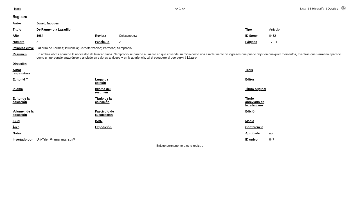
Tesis (249, 70)
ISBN (98, 121)
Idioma (18, 89)
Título (17, 29)
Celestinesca (128, 35)
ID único (251, 139)
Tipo (248, 29)
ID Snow (251, 35)
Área (16, 127)
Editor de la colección (21, 100)
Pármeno (109, 48)
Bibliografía (317, 8)
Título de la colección (103, 100)
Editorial (19, 79)
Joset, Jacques (48, 23)
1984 (40, 35)
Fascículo (102, 41)
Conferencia (254, 127)
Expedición (103, 127)
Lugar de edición (101, 81)
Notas (17, 133)
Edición (250, 111)
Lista (303, 8)
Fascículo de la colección (104, 113)
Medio (249, 121)
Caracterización (90, 48)
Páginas (251, 41)
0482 (272, 35)
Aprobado (252, 133)
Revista (100, 35)
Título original (255, 89)
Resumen (20, 54)
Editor (249, 79)
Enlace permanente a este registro (179, 145)
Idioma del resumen (103, 90)
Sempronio (124, 48)
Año (16, 35)
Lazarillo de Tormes (50, 48)
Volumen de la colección (23, 113)
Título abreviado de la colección (254, 102)
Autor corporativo (21, 71)
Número (18, 41)
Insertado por (23, 139)
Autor (17, 23)
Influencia (71, 48)
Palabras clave (23, 48)
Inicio (17, 8)
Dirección (20, 63)
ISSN (16, 121)
